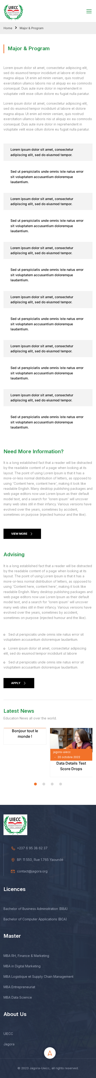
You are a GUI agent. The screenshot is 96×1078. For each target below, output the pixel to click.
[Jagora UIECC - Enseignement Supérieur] (13, 11)
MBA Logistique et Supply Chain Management (38, 976)
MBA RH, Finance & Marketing (26, 956)
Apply (16, 683)
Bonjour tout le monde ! (25, 733)
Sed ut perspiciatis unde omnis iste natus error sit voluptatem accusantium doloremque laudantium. (46, 176)
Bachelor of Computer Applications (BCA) (35, 919)
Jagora (8, 1044)
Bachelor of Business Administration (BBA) (35, 909)
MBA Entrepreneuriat (19, 987)
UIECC (8, 1034)
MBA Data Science (17, 997)
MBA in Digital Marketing (22, 966)
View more (19, 533)
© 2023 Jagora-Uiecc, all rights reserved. (48, 1068)
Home (7, 28)
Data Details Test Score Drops (71, 766)
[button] (35, 784)
